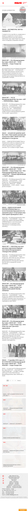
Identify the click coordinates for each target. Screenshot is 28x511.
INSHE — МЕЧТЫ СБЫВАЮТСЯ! (20, 27)
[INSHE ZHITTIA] (21, 3)
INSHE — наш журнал (14, 481)
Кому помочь (14, 479)
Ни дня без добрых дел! (14, 204)
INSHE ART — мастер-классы (14, 485)
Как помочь (14, 480)
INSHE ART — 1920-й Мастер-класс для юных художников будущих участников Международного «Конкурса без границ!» (13, 249)
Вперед (19, 380)
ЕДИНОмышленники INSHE (14, 477)
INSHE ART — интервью (14, 484)
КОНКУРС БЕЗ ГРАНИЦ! (21, 95)
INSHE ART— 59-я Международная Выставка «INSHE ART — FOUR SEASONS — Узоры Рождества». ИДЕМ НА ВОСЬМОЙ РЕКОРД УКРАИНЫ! (13, 287)
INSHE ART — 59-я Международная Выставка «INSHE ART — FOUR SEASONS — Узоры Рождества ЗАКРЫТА (13, 62)
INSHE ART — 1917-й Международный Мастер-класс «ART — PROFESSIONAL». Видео (14, 99)
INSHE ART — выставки (14, 482)
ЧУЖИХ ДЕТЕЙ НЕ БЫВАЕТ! (21, 130)
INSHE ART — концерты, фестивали (14, 486)
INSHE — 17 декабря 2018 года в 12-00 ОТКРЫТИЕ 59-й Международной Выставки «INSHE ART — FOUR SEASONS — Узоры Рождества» (13, 362)
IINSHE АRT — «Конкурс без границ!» (14, 487)
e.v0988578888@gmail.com (11, 494)
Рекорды (9, 204)
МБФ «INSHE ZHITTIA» (14, 475)
